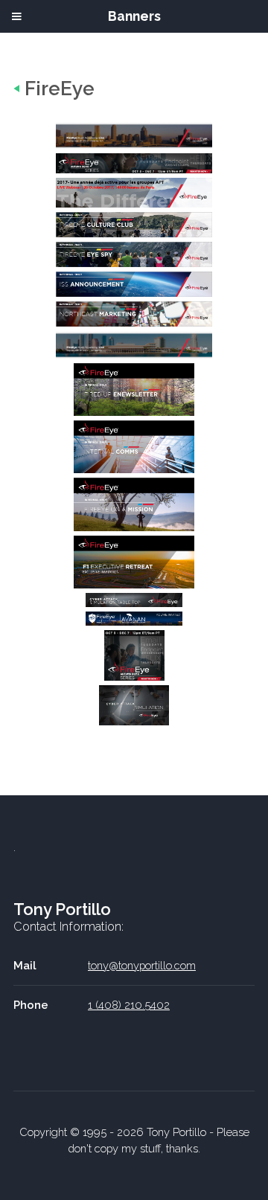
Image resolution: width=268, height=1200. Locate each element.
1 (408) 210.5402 (129, 1004)
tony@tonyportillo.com (142, 965)
